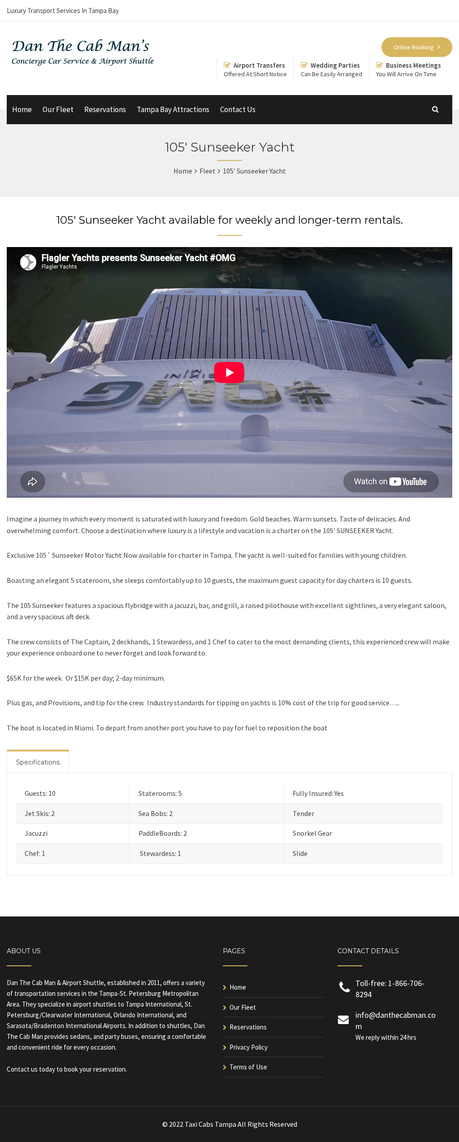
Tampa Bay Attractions (173, 109)
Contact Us (237, 109)
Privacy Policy (249, 1047)
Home (22, 109)
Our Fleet (58, 109)
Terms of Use (248, 1067)
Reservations (105, 109)
